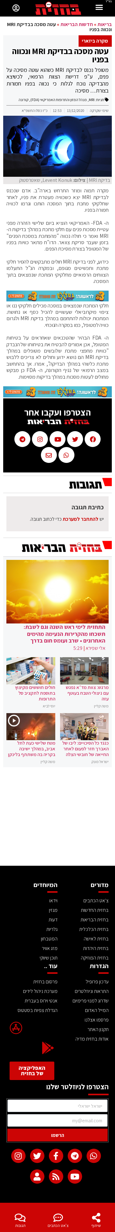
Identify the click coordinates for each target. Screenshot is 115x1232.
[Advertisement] (57, 818)
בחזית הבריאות (94, 919)
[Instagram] (18, 1156)
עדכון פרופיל (97, 981)
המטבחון (49, 938)
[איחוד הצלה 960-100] (57, 299)
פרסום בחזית (45, 981)
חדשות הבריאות (76, 24)
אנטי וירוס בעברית (41, 1000)
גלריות (51, 929)
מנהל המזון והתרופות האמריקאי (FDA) (58, 99)
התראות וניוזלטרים (92, 991)
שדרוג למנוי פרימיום (91, 1000)
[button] (99, 8)
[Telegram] (75, 1156)
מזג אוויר (49, 948)
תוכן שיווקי (48, 957)
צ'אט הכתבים (58, 1225)
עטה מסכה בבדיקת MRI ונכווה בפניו (60, 55)
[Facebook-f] (56, 1156)
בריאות (104, 24)
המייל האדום (97, 1010)
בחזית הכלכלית (94, 929)
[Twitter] (37, 1156)
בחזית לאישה (96, 938)
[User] (37, 1176)
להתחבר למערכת (80, 519)
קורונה (23, 99)
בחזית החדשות (95, 910)
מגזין (53, 910)
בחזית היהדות (96, 948)
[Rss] (56, 1176)
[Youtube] (75, 1176)
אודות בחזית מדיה (92, 1039)
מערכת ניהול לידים (40, 991)
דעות (53, 919)
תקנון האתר (98, 1029)
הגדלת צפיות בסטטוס (37, 1010)
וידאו (53, 900)
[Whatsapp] (94, 1156)
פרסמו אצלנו (97, 1019)
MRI (92, 99)
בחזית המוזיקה (95, 957)
